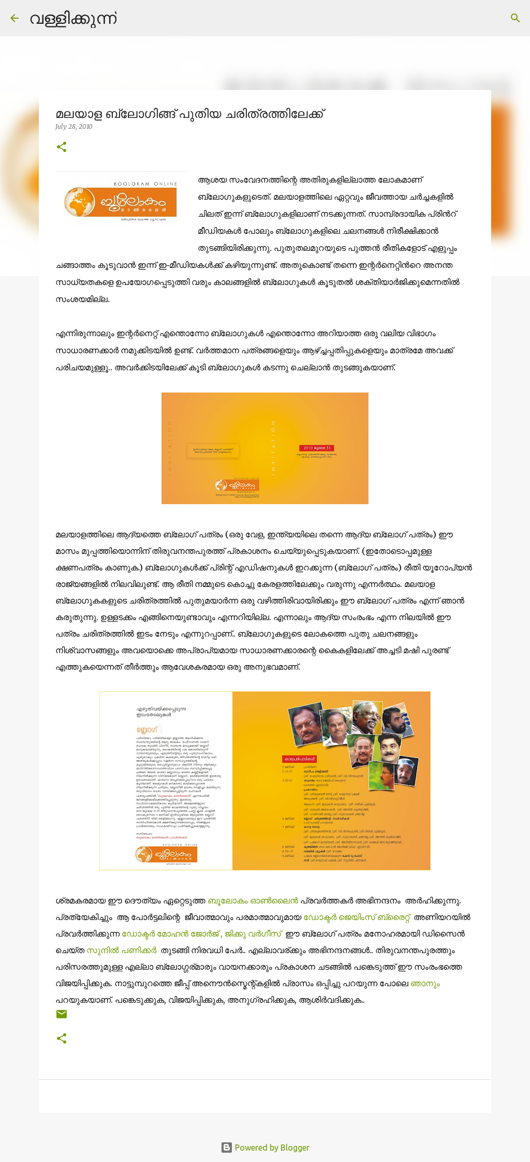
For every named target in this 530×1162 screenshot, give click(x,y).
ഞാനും (425, 983)
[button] (61, 148)
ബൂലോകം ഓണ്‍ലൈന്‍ (254, 900)
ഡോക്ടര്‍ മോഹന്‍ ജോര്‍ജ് (171, 933)
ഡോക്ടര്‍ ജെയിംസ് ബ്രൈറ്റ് (357, 917)
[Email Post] (61, 1018)
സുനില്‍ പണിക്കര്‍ (122, 950)
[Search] (131, 18)
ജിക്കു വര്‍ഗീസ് (254, 933)
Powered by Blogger (271, 1147)
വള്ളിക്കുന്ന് (72, 17)
